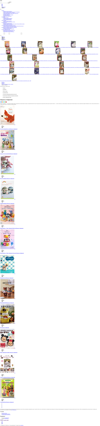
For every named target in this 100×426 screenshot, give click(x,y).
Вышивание (4, 89)
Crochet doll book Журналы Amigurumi (7, 402)
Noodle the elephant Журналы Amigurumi (7, 203)
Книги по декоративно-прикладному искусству (9, 26)
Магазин (2, 33)
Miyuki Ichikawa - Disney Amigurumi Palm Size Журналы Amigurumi (11, 228)
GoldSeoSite (21, 425)
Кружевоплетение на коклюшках (7, 24)
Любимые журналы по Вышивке (7, 18)
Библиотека (7, 33)
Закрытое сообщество (25, 33)
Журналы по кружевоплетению (7, 23)
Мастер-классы (19, 33)
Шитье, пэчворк (4, 20)
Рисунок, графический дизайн (6, 29)
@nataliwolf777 (6, 418)
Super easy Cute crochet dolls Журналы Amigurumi (8, 153)
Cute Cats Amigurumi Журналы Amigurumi (7, 377)
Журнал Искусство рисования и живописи (9, 30)
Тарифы (12, 33)
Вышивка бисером (5, 17)
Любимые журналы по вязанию (7, 11)
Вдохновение (31, 33)
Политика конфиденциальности (6, 414)
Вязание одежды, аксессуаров (7, 16)
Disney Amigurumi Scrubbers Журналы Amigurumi (8, 352)
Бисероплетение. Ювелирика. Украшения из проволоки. (9, 27)
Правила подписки (4, 413)
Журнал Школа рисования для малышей (8, 31)
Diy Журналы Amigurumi (4, 327)
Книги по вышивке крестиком (7, 19)
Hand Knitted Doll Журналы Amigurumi (7, 302)
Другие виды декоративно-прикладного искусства (8, 25)
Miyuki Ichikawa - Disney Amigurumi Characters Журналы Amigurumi (12, 253)
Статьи (15, 33)
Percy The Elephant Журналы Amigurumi (7, 178)
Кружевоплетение (4, 22)
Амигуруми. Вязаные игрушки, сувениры (9, 12)
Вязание (3, 10)
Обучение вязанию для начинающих (8, 14)
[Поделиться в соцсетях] (1, 0)
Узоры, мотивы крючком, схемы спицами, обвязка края (10, 13)
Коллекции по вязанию (6, 15)
